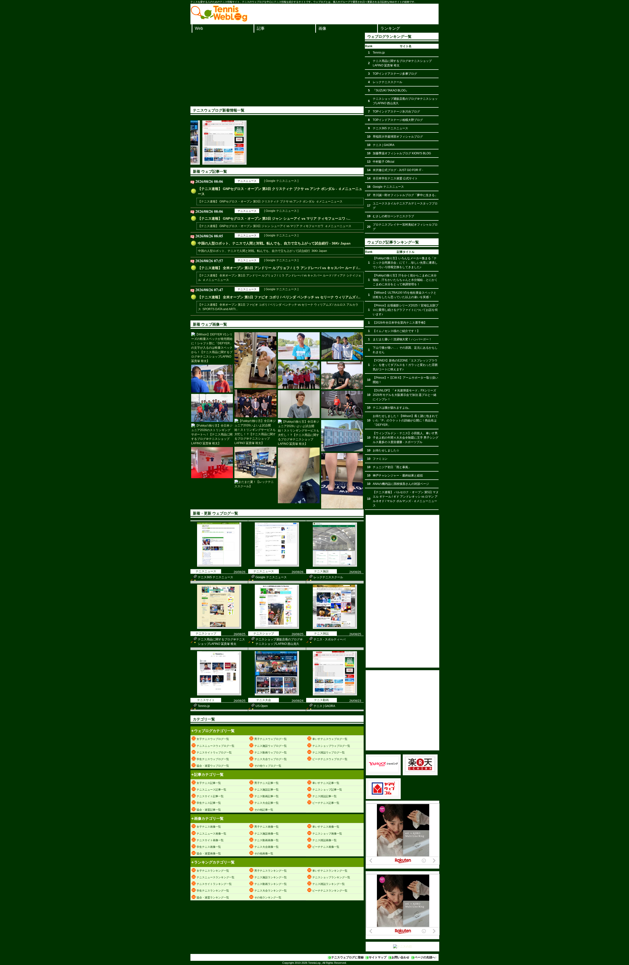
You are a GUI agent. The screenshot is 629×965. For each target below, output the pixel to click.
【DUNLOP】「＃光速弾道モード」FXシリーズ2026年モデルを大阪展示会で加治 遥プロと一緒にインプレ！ (404, 395)
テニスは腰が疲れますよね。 (392, 407)
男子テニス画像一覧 (266, 826)
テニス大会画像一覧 (266, 846)
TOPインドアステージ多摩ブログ (395, 73)
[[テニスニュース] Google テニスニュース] (277, 565)
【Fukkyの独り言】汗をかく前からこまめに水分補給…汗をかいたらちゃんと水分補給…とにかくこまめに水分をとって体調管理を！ (405, 280)
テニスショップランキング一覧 (331, 877)
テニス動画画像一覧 (266, 840)
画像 (322, 28)
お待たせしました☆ (386, 450)
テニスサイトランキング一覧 (214, 883)
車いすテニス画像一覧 (325, 826)
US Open (262, 706)
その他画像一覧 (263, 853)
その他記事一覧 (263, 809)
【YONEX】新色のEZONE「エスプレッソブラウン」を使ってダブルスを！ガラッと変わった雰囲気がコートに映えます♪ (405, 365)
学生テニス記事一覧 (209, 802)
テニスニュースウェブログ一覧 (215, 745)
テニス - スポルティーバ (329, 639)
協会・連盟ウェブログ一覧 (213, 765)
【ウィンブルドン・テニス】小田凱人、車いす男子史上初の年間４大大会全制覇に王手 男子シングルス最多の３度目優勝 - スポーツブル (405, 438)
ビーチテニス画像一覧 (325, 846)
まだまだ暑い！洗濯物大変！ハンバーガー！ (402, 339)
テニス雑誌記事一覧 (324, 796)
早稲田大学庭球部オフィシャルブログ (398, 136)
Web (199, 28)
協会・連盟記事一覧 (209, 809)
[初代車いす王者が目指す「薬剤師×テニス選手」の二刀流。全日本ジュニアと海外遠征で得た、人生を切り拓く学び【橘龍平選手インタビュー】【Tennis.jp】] (299, 404)
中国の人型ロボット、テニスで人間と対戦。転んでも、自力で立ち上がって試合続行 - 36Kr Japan (274, 243)
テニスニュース (247, 180)
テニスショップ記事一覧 (327, 789)
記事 (261, 28)
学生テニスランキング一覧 (213, 890)
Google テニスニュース (271, 577)
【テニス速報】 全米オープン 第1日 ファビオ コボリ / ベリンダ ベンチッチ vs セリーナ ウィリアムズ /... (279, 297)
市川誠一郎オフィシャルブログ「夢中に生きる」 (405, 195)
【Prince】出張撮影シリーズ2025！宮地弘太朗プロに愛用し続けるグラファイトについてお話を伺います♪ (405, 310)
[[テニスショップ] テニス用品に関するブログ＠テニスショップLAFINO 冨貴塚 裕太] (219, 628)
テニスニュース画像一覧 (211, 833)
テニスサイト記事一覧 (210, 796)
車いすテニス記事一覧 (325, 782)
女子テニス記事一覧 (209, 782)
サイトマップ (377, 957)
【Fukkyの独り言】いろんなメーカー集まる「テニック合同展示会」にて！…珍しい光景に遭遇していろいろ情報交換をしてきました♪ (405, 263)
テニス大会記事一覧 (266, 802)
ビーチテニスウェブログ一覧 (329, 759)
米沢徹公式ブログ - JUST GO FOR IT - (398, 170)
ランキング (390, 28)
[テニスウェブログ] (219, 20)
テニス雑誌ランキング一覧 (328, 883)
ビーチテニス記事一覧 (325, 802)
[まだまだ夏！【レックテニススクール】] (255, 484)
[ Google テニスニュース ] (281, 181)
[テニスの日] (402, 946)
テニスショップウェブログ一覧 (331, 745)
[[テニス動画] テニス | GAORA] (335, 694)
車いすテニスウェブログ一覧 (329, 738)
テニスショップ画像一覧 (327, 833)
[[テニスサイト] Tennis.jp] (219, 694)
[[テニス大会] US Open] (277, 694)
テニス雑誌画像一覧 (324, 840)
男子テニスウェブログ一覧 (270, 738)
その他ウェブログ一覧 (267, 765)
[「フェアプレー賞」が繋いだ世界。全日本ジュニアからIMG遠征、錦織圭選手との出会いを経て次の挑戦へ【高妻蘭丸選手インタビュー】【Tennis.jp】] (299, 346)
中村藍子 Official (383, 161)
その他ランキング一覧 (267, 897)
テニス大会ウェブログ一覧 (270, 759)
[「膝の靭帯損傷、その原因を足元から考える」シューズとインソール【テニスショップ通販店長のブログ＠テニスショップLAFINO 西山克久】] (299, 475)
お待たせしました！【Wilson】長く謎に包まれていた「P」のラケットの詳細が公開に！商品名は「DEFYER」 (405, 420)
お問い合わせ (400, 957)
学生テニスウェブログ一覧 (213, 759)
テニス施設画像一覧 (266, 833)
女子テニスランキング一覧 (213, 870)
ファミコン (380, 459)
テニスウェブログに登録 (347, 957)
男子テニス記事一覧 (266, 782)
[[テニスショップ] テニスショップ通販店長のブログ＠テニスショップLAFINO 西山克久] (277, 628)
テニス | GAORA (324, 706)
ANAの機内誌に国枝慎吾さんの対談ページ (401, 484)
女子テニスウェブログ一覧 (213, 738)
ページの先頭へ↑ (426, 957)
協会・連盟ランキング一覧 (213, 897)
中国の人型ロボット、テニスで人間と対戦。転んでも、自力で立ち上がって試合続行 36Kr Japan (262, 251)
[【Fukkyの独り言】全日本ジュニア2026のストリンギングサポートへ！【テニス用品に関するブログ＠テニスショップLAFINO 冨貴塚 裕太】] (212, 434)
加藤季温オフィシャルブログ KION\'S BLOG (402, 153)
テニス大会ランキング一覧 (270, 890)
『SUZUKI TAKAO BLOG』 (391, 90)
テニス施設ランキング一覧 (270, 877)
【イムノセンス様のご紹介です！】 (396, 331)
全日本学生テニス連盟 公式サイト (395, 178)
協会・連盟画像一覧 (209, 853)
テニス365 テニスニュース (215, 577)
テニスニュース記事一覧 (211, 789)
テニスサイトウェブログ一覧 (214, 752)
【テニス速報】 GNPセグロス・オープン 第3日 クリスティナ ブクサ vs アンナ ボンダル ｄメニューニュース (270, 201)
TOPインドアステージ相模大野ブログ (398, 120)
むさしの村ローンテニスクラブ (393, 216)
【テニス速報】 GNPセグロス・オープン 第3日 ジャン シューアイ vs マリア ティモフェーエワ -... (274, 218)
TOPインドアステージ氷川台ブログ (396, 111)
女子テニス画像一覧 (209, 826)
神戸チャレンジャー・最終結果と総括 (398, 475)
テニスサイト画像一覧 (210, 840)
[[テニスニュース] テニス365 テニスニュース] (219, 565)
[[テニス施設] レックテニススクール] (335, 565)
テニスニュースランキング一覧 (215, 877)
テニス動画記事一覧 (266, 796)
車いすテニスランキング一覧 (329, 870)
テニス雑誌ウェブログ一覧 (328, 752)
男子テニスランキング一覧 (270, 870)
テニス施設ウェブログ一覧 (270, 745)
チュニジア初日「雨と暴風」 (392, 467)
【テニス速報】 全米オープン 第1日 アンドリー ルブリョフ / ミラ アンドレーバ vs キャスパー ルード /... (279, 268)
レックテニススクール (328, 577)
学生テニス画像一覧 (209, 846)
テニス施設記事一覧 (266, 789)
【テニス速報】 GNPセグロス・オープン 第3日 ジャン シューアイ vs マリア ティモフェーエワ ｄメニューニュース (274, 226)
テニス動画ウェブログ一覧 (270, 752)
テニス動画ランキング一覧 (270, 883)
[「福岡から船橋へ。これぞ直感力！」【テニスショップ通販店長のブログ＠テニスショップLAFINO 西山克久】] (255, 360)
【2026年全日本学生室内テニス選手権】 (400, 322)
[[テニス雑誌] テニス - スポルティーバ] (335, 628)
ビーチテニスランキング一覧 (329, 890)
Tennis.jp (204, 706)
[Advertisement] (277, 69)
